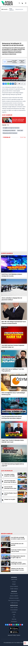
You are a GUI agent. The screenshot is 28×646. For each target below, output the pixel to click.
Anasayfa (5, 9)
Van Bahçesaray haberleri (9, 130)
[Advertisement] (14, 26)
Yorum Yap (23, 137)
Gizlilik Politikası (14, 589)
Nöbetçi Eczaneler (14, 598)
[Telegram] (10, 84)
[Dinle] (19, 84)
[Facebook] (3, 84)
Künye (14, 582)
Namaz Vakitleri (14, 596)
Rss (14, 617)
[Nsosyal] (22, 624)
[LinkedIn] (13, 84)
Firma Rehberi (14, 610)
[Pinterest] (20, 624)
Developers (14, 621)
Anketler (14, 612)
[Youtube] (11, 624)
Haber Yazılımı (16, 635)
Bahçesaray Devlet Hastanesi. (10, 133)
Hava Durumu (14, 593)
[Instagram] (9, 624)
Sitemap (14, 619)
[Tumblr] (15, 624)
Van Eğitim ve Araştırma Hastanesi (11, 128)
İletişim (14, 584)
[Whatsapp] (8, 84)
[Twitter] (6, 84)
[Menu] (19, 3)
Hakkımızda (14, 579)
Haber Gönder (14, 607)
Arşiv (14, 614)
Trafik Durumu (14, 603)
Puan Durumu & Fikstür (14, 600)
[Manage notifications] (25, 643)
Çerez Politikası (14, 586)
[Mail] (15, 84)
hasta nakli (20, 130)
